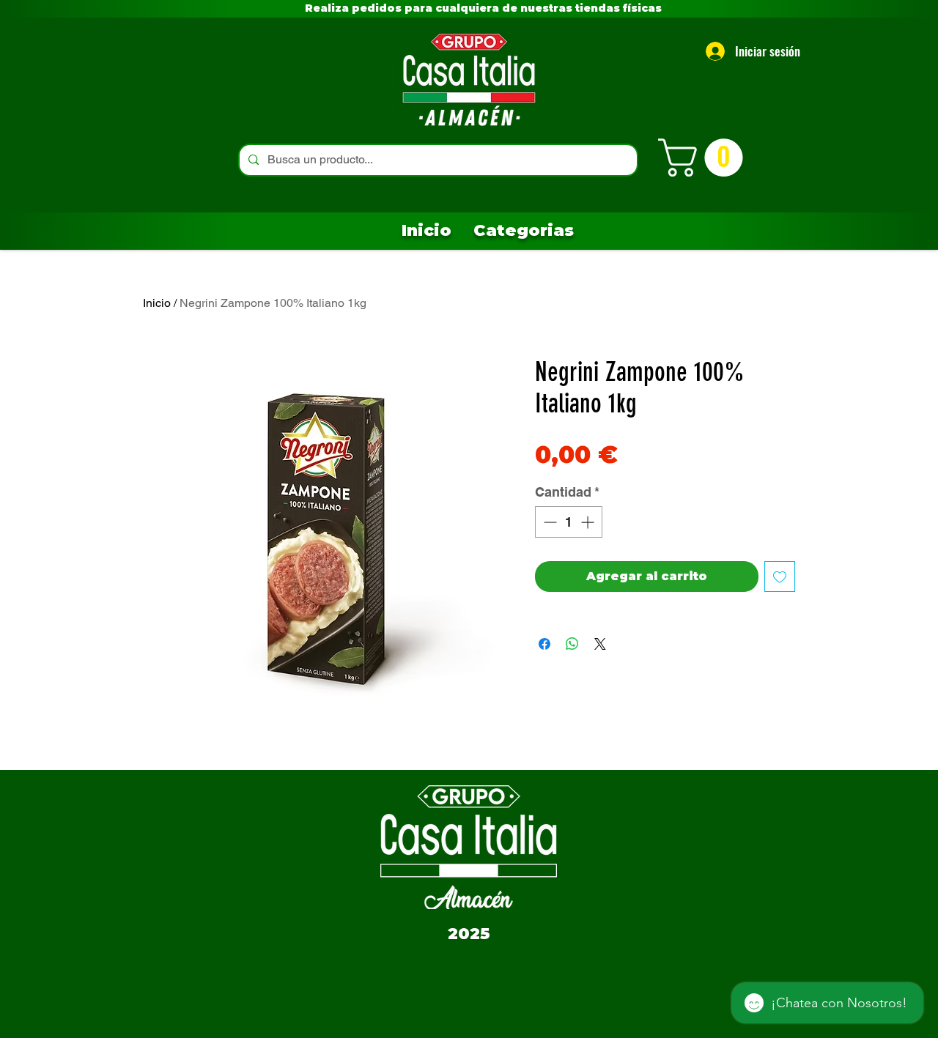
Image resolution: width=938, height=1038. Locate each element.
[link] (705, 157)
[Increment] (588, 522)
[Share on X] (600, 644)
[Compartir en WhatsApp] (572, 644)
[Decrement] (548, 522)
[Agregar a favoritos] (779, 576)
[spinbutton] (568, 522)
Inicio (157, 303)
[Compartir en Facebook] (544, 644)
